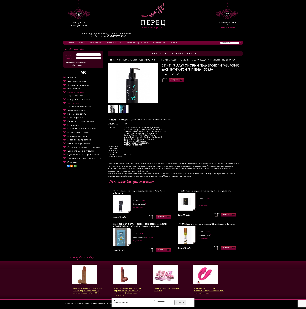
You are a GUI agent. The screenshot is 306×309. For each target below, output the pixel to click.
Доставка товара (141, 119)
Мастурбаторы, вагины (79, 143)
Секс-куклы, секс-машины (81, 151)
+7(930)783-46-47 (79, 25)
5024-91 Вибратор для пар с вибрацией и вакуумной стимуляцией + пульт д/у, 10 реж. (209, 290)
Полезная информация (137, 43)
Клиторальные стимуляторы (81, 128)
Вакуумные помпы (76, 114)
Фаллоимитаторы (76, 110)
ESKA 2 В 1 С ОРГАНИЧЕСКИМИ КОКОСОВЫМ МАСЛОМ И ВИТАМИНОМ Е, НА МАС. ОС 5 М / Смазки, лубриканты (140, 225)
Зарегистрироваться (78, 62)
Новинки (71, 77)
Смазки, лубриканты (78, 85)
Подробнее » (138, 207)
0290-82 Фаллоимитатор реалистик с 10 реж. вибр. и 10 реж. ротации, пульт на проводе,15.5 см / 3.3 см (87, 290)
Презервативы (74, 88)
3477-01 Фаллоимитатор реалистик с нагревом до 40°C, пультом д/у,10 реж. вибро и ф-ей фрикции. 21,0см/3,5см (128, 291)
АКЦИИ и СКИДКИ (76, 81)
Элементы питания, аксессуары (84, 158)
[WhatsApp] (75, 166)
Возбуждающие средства (80, 99)
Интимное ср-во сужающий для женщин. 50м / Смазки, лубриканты (140, 192)
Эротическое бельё (77, 96)
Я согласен (180, 302)
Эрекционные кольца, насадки (83, 147)
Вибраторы (73, 125)
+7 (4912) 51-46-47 (78, 22)
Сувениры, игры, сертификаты (83, 154)
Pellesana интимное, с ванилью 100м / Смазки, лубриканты (206, 224)
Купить (160, 217)
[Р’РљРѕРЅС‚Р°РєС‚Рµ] (68, 166)
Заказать (174, 80)
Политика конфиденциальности (102, 303)
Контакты (174, 43)
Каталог (82, 43)
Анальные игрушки (77, 136)
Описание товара (118, 119)
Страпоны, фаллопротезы (80, 121)
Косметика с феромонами (80, 106)
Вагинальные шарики (78, 132)
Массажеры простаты (79, 139)
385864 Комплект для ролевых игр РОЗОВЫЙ (167, 289)
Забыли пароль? (77, 65)
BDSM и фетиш (75, 117)
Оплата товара (162, 119)
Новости (71, 43)
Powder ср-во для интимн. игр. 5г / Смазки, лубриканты (204, 191)
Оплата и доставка (114, 43)
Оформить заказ (227, 28)
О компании (95, 43)
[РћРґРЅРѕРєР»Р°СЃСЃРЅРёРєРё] (71, 166)
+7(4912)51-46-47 (101, 36)
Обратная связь (159, 43)
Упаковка (72, 162)
